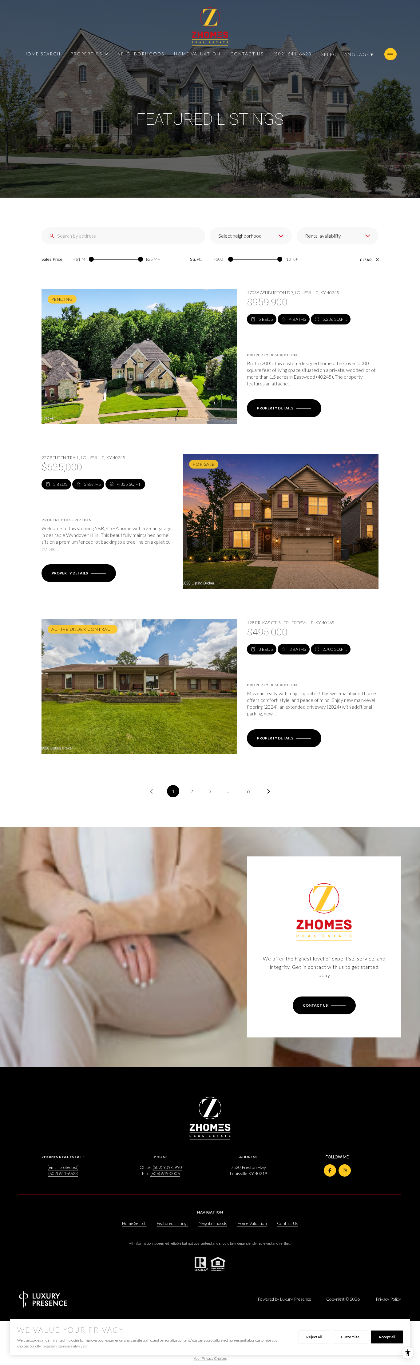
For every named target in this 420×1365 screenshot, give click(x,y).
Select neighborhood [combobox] (240, 236)
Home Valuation (197, 53)
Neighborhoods (140, 53)
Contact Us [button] (287, 1223)
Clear (366, 259)
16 (247, 791)
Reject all (314, 1337)
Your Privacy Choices (210, 1358)
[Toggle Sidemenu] (390, 54)
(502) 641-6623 (292, 53)
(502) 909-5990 (167, 1167)
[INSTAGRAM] (345, 1170)
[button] (324, 1005)
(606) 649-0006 (165, 1173)
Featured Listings (172, 1223)
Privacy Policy (388, 1299)
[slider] (91, 259)
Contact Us (246, 53)
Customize (350, 1337)
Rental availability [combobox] (323, 236)
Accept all (386, 1337)
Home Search (42, 53)
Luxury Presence (295, 1299)
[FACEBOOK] (330, 1170)
